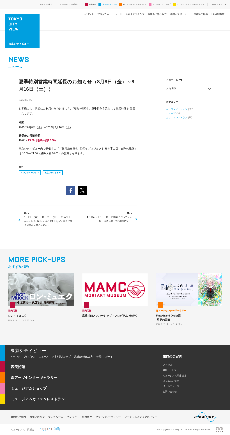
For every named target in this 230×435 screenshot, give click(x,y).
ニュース (117, 14)
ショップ (171, 113)
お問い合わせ (170, 391)
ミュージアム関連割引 (174, 375)
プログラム (103, 14)
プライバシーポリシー (108, 416)
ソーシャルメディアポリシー (140, 416)
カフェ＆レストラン (176, 117)
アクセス (167, 364)
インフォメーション (30, 173)
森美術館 (92, 4)
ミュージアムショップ (162, 4)
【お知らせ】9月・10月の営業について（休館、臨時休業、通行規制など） (109, 217)
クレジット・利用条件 (79, 416)
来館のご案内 (201, 14)
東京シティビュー (109, 4)
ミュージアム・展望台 (69, 4)
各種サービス (170, 370)
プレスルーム (55, 416)
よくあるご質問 (171, 380)
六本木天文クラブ (135, 14)
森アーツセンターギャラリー (134, 4)
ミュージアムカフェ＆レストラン (190, 4)
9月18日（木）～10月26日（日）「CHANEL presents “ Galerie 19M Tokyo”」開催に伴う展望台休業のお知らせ (48, 219)
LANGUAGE (218, 14)
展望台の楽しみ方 (157, 14)
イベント (89, 14)
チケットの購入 (46, 4)
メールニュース (171, 386)
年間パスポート (178, 14)
